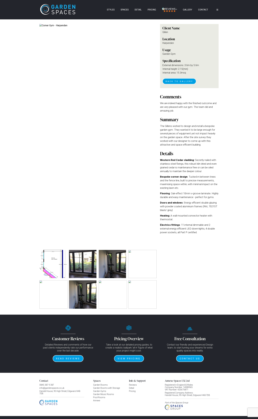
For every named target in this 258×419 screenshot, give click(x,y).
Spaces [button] (125, 9)
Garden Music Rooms (103, 394)
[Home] (100, 9)
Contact (203, 9)
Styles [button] (111, 9)
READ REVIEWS (68, 358)
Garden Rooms (100, 385)
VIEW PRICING (129, 358)
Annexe (96, 400)
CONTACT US (190, 358)
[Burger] (215, 9)
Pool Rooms (99, 397)
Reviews (133, 385)
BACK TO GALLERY (179, 81)
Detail (138, 9)
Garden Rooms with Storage (106, 388)
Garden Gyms (99, 391)
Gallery (187, 9)
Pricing (152, 9)
